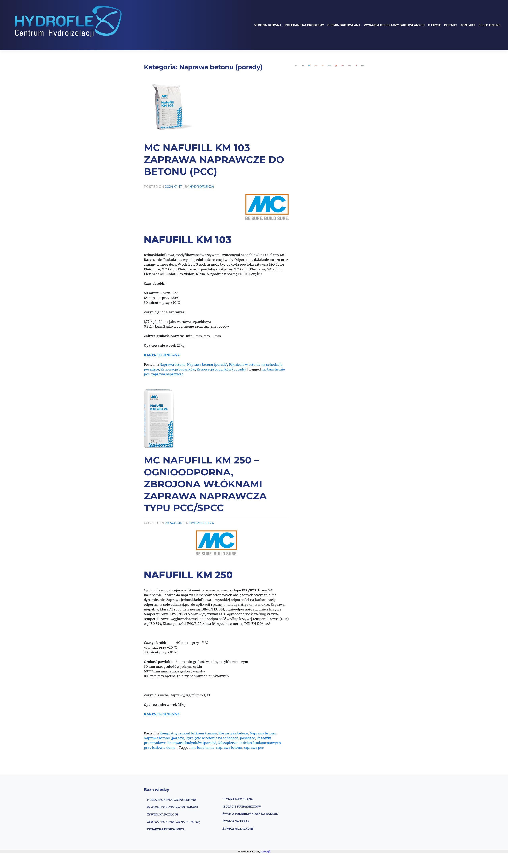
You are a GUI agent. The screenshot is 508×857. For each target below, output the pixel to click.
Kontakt (467, 25)
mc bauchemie (273, 369)
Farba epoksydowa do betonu (171, 800)
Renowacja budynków (178, 369)
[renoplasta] (329, 65)
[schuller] (356, 65)
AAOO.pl (265, 851)
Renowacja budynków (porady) (221, 369)
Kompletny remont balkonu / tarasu (188, 733)
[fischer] (342, 65)
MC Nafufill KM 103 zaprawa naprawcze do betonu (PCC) (214, 159)
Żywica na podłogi (162, 814)
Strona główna (268, 25)
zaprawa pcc (253, 748)
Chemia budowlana (344, 25)
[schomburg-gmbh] (316, 65)
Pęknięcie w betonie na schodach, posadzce (220, 738)
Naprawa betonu (173, 365)
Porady (450, 25)
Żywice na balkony (238, 828)
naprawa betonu (229, 748)
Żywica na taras (235, 821)
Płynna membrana (237, 799)
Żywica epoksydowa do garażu (172, 807)
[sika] (336, 65)
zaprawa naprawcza (167, 374)
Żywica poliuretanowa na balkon (250, 814)
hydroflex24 (202, 187)
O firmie (434, 25)
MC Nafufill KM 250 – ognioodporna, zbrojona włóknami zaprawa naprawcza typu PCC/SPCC (205, 484)
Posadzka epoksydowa (166, 829)
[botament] (362, 65)
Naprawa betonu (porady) (207, 365)
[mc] (309, 65)
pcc (147, 374)
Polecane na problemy (304, 25)
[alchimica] (296, 65)
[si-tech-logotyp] (349, 65)
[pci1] (322, 65)
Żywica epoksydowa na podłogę (173, 822)
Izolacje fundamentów (241, 806)
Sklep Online (489, 25)
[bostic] (302, 65)
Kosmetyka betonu (233, 733)
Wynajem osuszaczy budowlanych (394, 25)
